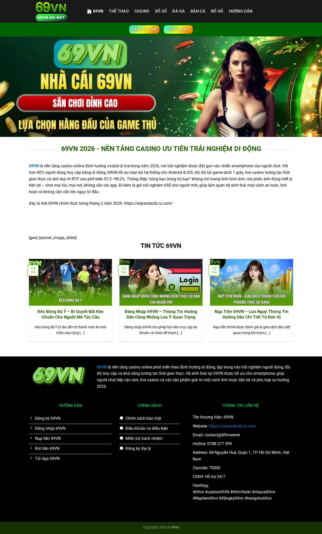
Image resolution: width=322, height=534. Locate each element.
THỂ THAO (119, 11)
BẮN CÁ (197, 11)
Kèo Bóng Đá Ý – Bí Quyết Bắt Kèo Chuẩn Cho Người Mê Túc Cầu (70, 314)
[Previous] (28, 303)
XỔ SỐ (161, 11)
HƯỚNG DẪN (241, 11)
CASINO (141, 11)
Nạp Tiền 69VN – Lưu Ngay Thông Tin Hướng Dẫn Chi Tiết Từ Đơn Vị (252, 314)
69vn (98, 11)
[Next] (294, 303)
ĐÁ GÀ (178, 11)
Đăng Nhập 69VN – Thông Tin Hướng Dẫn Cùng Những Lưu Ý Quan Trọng (161, 314)
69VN (102, 367)
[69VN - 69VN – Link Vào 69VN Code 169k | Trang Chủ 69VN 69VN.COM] (54, 11)
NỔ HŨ (217, 11)
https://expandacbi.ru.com (232, 426)
